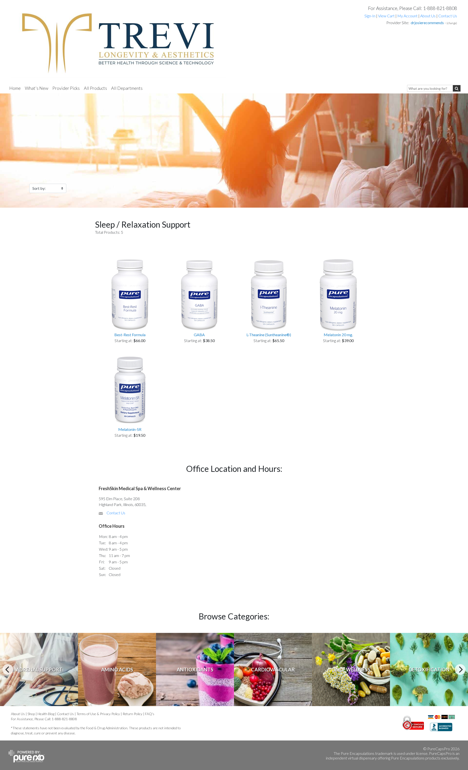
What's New (36, 88)
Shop (31, 714)
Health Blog (46, 714)
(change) (452, 23)
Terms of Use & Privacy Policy (98, 714)
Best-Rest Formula (130, 334)
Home (15, 88)
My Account (407, 15)
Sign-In (369, 15)
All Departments (127, 88)
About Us (428, 15)
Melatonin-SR (129, 429)
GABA (199, 334)
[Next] (460, 669)
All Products (95, 88)
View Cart (386, 15)
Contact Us (447, 15)
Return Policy (132, 714)
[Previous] (7, 669)
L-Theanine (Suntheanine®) (268, 334)
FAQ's (149, 714)
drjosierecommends (427, 22)
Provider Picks (66, 88)
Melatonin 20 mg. (338, 334)
